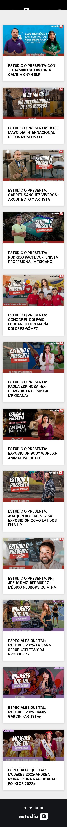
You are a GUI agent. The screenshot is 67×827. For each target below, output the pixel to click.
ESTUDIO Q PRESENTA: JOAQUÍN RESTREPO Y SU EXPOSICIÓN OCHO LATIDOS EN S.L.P (32, 518)
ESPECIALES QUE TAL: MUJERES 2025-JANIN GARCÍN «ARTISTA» (27, 712)
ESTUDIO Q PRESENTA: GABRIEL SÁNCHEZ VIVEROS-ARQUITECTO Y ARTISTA (33, 195)
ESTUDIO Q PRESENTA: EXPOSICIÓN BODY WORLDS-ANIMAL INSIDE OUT (33, 453)
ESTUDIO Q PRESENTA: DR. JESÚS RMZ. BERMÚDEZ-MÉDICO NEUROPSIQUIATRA (32, 582)
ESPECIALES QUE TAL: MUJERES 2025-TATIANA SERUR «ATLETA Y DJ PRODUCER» (29, 648)
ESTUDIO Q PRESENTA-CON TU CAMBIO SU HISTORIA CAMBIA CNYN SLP (31, 70)
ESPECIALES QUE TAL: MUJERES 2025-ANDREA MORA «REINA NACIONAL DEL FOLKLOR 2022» (33, 777)
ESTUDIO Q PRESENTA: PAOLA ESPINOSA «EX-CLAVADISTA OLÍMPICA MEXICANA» (28, 389)
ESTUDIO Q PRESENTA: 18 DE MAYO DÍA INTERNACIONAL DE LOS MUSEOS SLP (33, 132)
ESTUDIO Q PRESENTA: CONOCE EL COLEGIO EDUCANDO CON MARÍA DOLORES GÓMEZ (28, 322)
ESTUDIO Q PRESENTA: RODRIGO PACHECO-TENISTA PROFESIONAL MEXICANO (33, 257)
